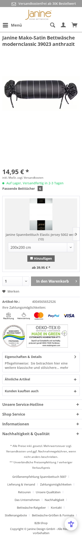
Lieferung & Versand (21, 484)
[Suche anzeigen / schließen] (52, 25)
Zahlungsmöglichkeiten (56, 484)
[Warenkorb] (74, 25)
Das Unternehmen (27, 500)
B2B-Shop (41, 523)
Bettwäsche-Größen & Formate (53, 515)
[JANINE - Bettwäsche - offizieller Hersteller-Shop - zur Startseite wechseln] (38, 13)
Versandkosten (16, 451)
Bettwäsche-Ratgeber (31, 507)
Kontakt (56, 507)
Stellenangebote (16, 515)
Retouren (24, 492)
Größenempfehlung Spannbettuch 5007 (39, 477)
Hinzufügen (42, 258)
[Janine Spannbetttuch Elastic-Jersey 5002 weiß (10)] (41, 214)
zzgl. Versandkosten (30, 178)
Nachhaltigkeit (54, 500)
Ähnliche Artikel (17, 379)
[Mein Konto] (63, 25)
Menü (16, 25)
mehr (63, 367)
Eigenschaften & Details (23, 357)
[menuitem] (12, 25)
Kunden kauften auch (21, 391)
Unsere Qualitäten (48, 492)
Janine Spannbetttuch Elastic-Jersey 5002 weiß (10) (41, 236)
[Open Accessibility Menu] (71, 524)
